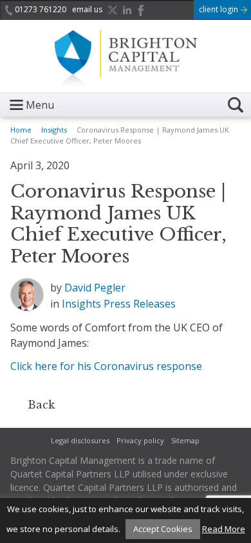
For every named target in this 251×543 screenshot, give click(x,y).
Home (21, 129)
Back (41, 404)
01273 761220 (40, 9)
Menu (40, 105)
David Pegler (95, 288)
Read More (223, 529)
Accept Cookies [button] (162, 529)
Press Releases (140, 304)
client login (219, 9)
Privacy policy (140, 440)
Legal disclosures (80, 440)
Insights (54, 129)
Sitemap (185, 440)
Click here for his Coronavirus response (106, 366)
